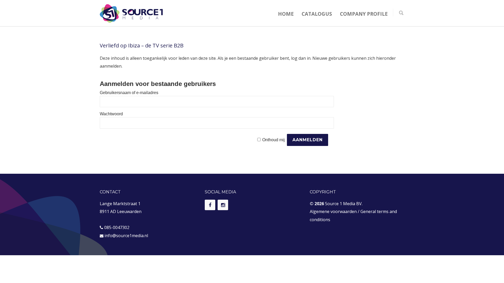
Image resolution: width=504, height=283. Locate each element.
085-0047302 (116, 227)
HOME (286, 13)
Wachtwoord (111, 114)
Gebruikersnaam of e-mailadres (129, 92)
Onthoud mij (273, 140)
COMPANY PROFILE (364, 13)
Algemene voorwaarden (333, 211)
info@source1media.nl (126, 235)
